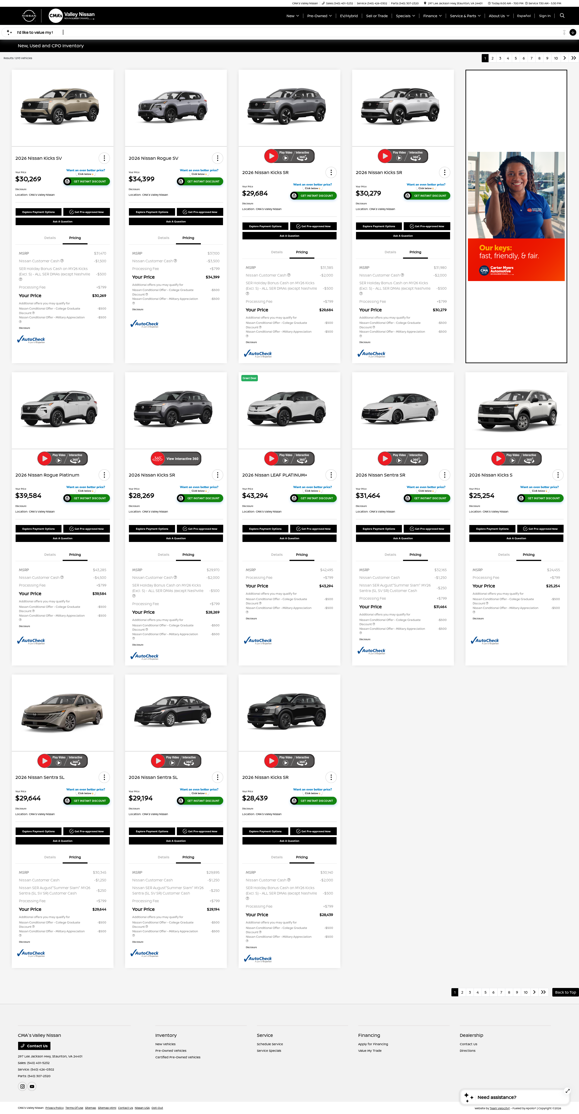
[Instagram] (22, 1086)
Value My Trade (370, 1050)
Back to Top (565, 992)
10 (556, 58)
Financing (369, 1035)
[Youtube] (31, 1086)
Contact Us (37, 1045)
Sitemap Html (107, 1108)
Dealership (471, 1035)
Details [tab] (50, 237)
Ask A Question (62, 221)
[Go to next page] (565, 58)
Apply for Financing (373, 1044)
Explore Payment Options (38, 212)
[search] (562, 16)
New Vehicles (165, 1044)
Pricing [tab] (75, 237)
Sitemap (90, 1108)
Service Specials (269, 1050)
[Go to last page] (574, 58)
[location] (425, 3)
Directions (467, 1050)
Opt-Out (157, 1108)
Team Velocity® (500, 1108)
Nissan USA (142, 1108)
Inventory (166, 1035)
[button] (104, 158)
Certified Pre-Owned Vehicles (177, 1057)
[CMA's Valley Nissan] (57, 15)
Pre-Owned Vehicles (170, 1050)
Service (265, 1035)
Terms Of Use (74, 1108)
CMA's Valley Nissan (31, 1108)
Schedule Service (270, 1044)
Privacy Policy (54, 1108)
